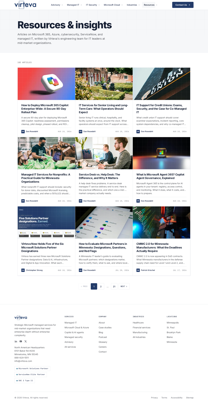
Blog (101, 332)
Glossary (103, 342)
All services (70, 347)
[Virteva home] (25, 5)
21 (114, 286)
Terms (164, 397)
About (102, 322)
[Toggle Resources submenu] (157, 5)
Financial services (141, 327)
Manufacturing (140, 332)
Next (123, 286)
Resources (149, 5)
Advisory (55, 5)
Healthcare (138, 322)
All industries (139, 337)
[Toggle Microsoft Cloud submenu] (122, 5)
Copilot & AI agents (74, 332)
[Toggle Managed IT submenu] (82, 5)
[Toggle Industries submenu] (139, 5)
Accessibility (176, 397)
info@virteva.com (23, 361)
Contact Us (181, 5)
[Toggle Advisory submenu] (63, 5)
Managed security (74, 337)
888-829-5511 (21, 357)
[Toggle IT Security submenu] (99, 5)
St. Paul (170, 327)
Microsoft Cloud (112, 5)
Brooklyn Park (174, 332)
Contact (103, 351)
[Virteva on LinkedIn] (15, 341)
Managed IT (73, 5)
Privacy (154, 397)
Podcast (103, 337)
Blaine (170, 337)
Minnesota (172, 342)
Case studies (105, 327)
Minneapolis (173, 322)
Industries (132, 5)
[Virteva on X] (25, 341)
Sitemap (190, 397)
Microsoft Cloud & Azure (77, 327)
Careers (102, 347)
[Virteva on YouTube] (20, 341)
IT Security (91, 5)
